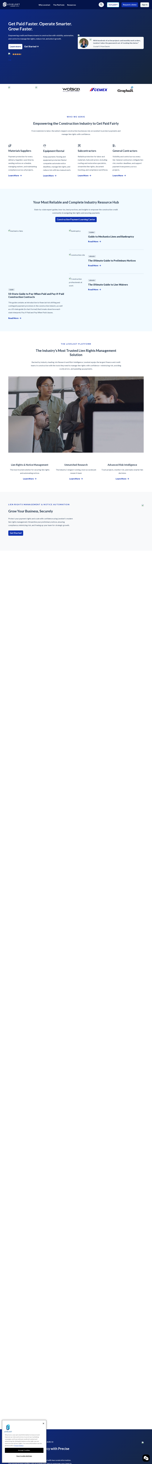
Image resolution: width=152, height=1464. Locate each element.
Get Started (30, 46)
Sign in (144, 5)
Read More (13, 318)
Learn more (15, 46)
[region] (24, 1441)
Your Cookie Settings (24, 1456)
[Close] (43, 1423)
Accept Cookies (24, 1450)
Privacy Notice (18, 1445)
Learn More (13, 175)
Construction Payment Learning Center (76, 219)
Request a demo (129, 5)
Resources (71, 5)
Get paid (112, 5)
